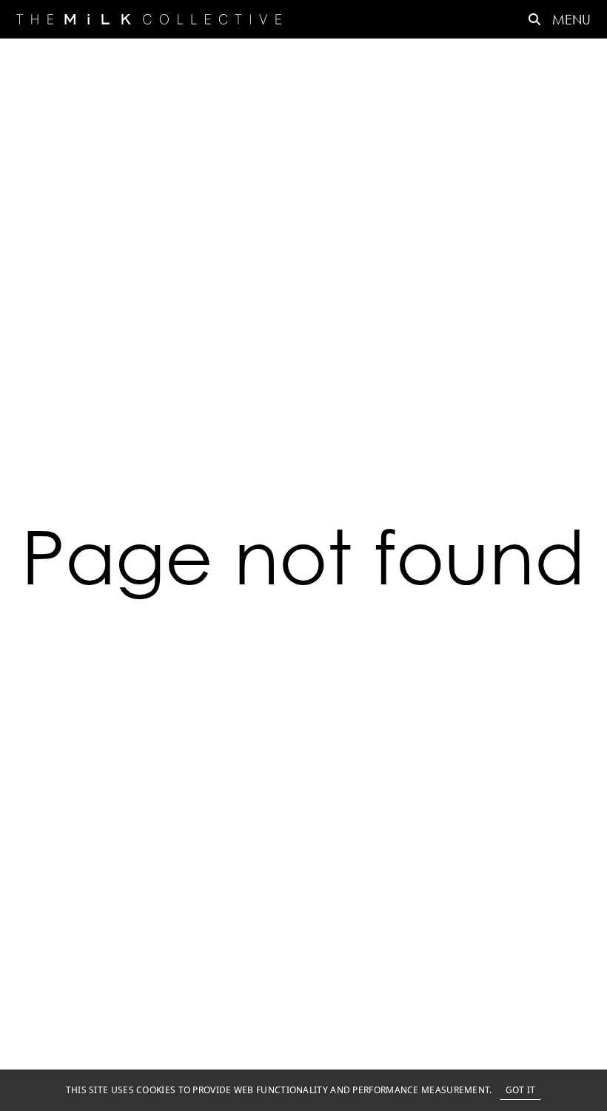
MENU (571, 19)
